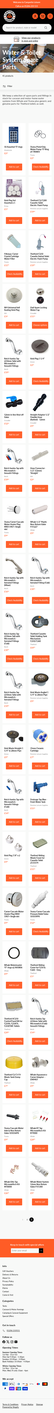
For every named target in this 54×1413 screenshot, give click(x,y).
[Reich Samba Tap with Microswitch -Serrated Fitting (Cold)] (40, 573)
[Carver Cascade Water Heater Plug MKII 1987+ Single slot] (14, 907)
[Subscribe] (41, 1250)
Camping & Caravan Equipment (15, 1313)
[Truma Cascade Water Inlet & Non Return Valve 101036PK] (14, 1124)
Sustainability (7, 1285)
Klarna (5, 1288)
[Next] (31, 1219)
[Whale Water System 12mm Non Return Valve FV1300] (40, 1177)
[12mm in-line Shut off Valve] (14, 409)
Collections (14, 47)
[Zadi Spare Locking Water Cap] (40, 301)
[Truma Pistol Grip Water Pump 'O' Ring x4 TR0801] (40, 142)
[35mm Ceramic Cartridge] (40, 742)
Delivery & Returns (10, 1274)
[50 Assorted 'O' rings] (14, 139)
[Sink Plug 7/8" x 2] (14, 848)
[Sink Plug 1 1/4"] (40, 351)
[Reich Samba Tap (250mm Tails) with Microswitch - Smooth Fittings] (14, 355)
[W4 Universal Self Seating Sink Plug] (14, 301)
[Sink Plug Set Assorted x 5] (14, 194)
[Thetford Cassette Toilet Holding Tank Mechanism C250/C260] (40, 630)
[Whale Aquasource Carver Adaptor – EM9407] (40, 1070)
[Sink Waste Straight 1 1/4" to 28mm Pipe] (14, 742)
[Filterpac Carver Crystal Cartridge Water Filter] (14, 249)
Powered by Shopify (10, 1407)
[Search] (46, 28)
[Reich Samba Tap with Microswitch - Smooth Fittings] (14, 464)
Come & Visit (7, 1295)
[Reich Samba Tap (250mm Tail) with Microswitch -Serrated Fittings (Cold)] (14, 631)
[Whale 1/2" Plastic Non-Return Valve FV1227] (40, 517)
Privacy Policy (8, 1281)
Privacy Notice (27, 1404)
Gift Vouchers (8, 1271)
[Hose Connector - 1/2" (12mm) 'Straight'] (40, 464)
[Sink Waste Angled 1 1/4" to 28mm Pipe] (40, 686)
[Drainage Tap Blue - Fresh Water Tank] (40, 793)
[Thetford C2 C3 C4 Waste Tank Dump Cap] (14, 1070)
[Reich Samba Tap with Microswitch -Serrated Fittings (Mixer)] (14, 574)
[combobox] (27, 27)
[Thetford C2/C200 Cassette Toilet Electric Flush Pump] (40, 196)
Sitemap (39, 1404)
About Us (6, 1278)
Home (4, 47)
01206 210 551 (31, 6)
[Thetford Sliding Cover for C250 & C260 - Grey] (40, 960)
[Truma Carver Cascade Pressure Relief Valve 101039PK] (40, 907)
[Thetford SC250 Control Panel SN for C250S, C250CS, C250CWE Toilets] (14, 1015)
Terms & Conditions (10, 1404)
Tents (4, 1306)
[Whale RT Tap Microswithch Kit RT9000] (40, 1124)
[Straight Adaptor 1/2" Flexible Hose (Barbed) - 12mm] (40, 410)
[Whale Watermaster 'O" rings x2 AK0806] (14, 959)
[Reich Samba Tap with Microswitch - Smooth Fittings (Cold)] (14, 796)
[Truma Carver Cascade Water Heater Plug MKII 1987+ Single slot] (14, 518)
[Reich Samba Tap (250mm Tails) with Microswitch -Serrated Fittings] (14, 689)
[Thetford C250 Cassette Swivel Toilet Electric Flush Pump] (40, 249)
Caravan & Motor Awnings (13, 1309)
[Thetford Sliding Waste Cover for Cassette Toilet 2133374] (40, 852)
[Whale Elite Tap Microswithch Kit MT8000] (14, 1177)
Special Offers (8, 1316)
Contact (5, 1291)
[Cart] (43, 16)
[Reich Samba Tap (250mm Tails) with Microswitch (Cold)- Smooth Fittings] (40, 1015)
